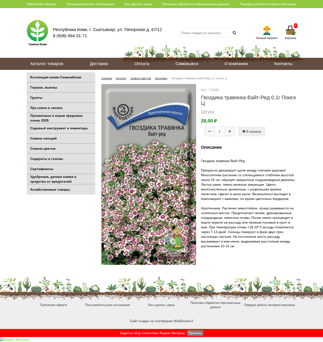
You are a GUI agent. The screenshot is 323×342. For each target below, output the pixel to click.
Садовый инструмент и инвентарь (59, 128)
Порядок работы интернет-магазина (268, 4)
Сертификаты (41, 169)
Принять (195, 333)
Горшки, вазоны (43, 87)
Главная (106, 78)
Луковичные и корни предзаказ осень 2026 (56, 118)
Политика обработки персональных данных (196, 4)
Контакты (283, 63)
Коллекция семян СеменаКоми (55, 77)
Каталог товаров (47, 63)
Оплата (141, 63)
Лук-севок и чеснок (46, 108)
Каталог (121, 78)
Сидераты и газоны (46, 159)
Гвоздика (161, 78)
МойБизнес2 (183, 321)
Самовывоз (186, 63)
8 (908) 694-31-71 (70, 35)
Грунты (36, 97)
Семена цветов (43, 148)
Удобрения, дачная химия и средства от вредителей (53, 179)
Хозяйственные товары (50, 189)
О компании (236, 63)
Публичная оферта (41, 4)
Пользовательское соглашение (90, 4)
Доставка (99, 63)
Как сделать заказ (138, 4)
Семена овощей (43, 138)
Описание (211, 147)
